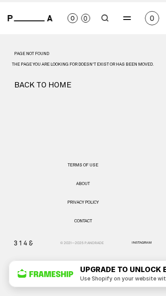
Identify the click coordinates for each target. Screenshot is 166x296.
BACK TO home (42, 85)
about (83, 184)
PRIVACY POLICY (83, 202)
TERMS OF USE (83, 165)
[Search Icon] (104, 18)
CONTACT (83, 221)
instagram (141, 243)
